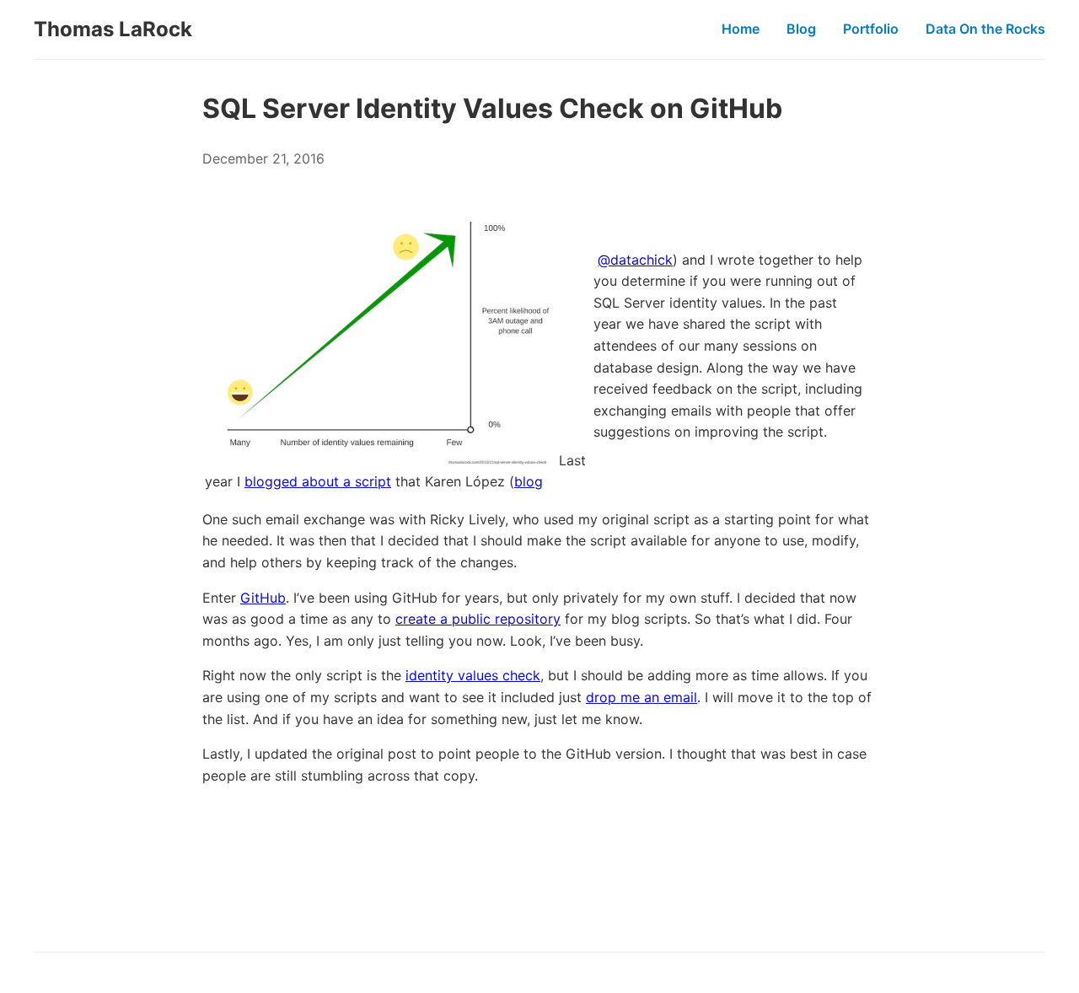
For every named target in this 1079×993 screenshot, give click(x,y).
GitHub (263, 597)
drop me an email (641, 697)
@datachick (635, 259)
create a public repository (478, 618)
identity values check (472, 675)
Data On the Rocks (985, 28)
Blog (801, 28)
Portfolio (871, 28)
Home (741, 28)
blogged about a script (317, 481)
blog (528, 481)
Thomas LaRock (113, 29)
